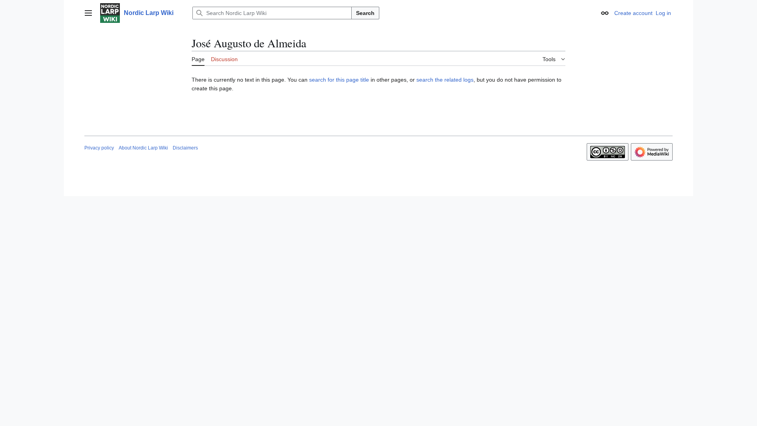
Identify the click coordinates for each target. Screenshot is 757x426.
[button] (88, 13)
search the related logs (445, 80)
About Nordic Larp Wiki (143, 148)
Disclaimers (185, 148)
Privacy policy (99, 148)
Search (365, 13)
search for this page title (339, 80)
